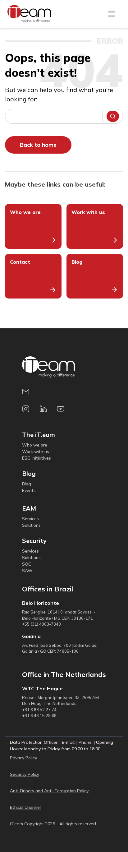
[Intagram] (28, 411)
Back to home (38, 144)
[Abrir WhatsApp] (112, 836)
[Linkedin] (45, 411)
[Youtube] (63, 411)
